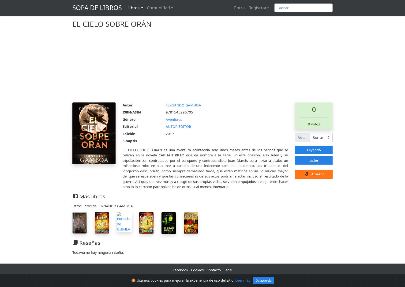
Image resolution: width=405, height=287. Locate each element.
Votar (302, 137)
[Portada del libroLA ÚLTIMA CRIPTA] (79, 222)
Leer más (242, 280)
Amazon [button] (317, 174)
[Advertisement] (202, 67)
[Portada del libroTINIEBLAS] (191, 222)
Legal (228, 270)
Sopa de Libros (97, 7)
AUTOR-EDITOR (178, 126)
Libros (134, 8)
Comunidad (158, 8)
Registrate (258, 8)
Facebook (180, 270)
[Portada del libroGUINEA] (124, 221)
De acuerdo (263, 280)
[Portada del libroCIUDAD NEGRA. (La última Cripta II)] (168, 222)
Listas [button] (314, 160)
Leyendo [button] (314, 149)
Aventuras (174, 119)
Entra (239, 8)
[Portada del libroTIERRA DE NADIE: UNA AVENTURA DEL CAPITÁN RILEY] (102, 222)
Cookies (197, 270)
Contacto (213, 270)
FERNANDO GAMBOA (183, 105)
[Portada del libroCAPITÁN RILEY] (146, 222)
